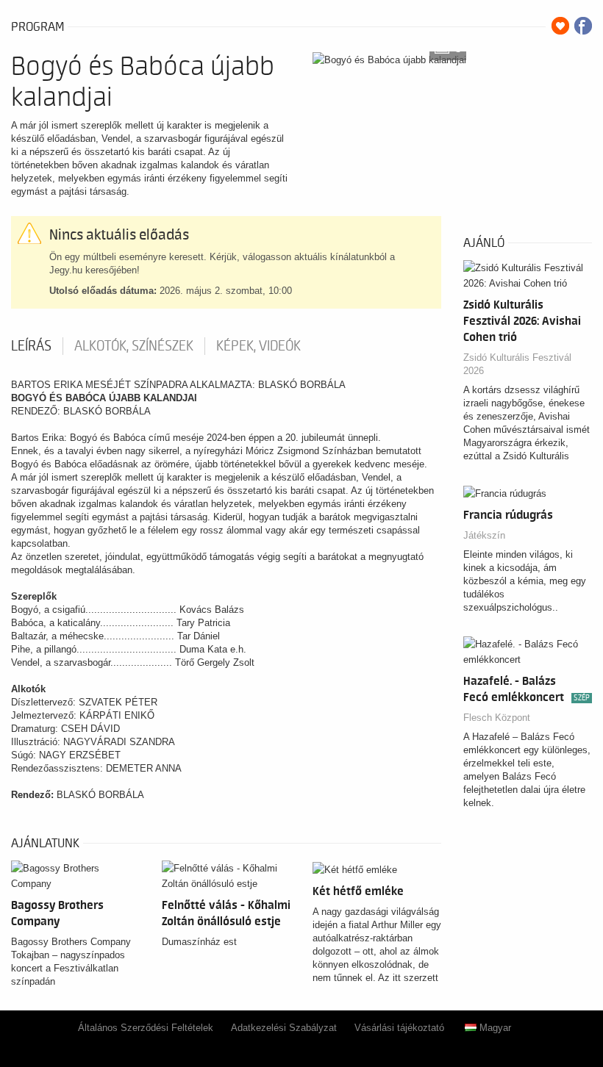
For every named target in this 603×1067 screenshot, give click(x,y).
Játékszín (484, 535)
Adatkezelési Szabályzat (284, 1027)
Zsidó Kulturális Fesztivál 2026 (517, 364)
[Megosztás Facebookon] (583, 26)
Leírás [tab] (31, 346)
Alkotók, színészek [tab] (133, 346)
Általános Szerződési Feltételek (145, 1027)
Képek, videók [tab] (258, 346)
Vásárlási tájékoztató (399, 1027)
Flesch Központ (496, 717)
